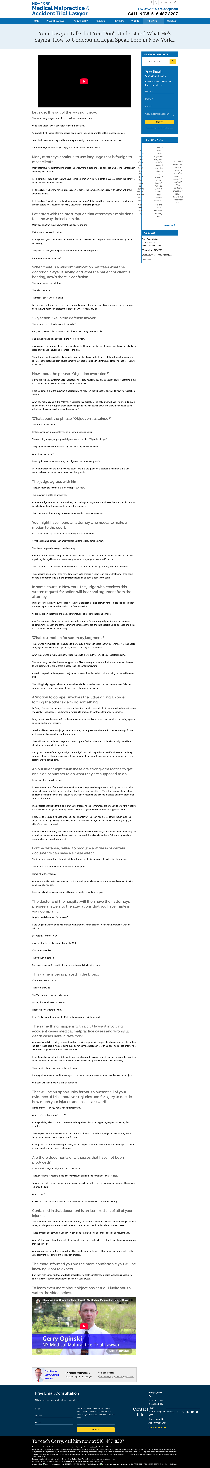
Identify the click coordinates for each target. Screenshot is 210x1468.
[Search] (175, 2)
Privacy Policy (98, 1461)
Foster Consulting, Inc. (75, 1464)
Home (36, 21)
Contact (172, 21)
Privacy (167, 128)
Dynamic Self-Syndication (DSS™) (144, 1464)
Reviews (119, 21)
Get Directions (156, 1428)
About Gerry (81, 21)
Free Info (152, 21)
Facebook (104, 1376)
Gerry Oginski (50, 1371)
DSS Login (173, 1464)
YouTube (130, 1376)
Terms (171, 128)
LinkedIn (119, 1376)
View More (168, 225)
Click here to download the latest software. (101, 1459)
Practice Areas (55, 21)
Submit (159, 122)
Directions (146, 259)
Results (100, 21)
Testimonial (153, 139)
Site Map (164, 1464)
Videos (135, 21)
